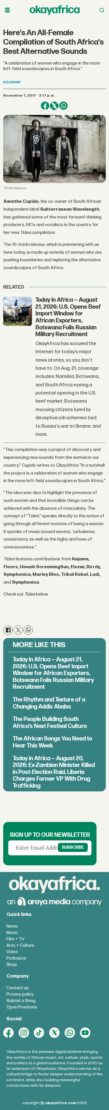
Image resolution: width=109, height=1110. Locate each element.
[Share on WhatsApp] (63, 106)
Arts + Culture (20, 945)
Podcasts (16, 958)
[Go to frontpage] (55, 10)
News (12, 926)
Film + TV (15, 939)
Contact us (17, 988)
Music (12, 932)
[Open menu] (7, 10)
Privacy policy (20, 994)
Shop (11, 964)
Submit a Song (20, 1001)
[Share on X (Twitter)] (54, 106)
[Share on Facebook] (45, 106)
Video (12, 952)
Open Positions (21, 1007)
